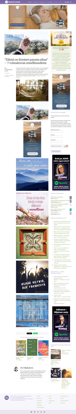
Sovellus (39, 403)
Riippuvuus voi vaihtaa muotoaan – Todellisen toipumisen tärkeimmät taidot (62, 300)
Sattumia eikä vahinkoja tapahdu (55, 380)
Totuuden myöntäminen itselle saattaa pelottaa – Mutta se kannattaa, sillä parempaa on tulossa (66, 383)
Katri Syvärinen (64, 388)
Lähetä (36, 333)
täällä (23, 400)
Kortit (62, 398)
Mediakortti (52, 400)
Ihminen (29, 2)
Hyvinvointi (50, 2)
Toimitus (63, 403)
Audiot (38, 396)
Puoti (50, 403)
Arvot (50, 396)
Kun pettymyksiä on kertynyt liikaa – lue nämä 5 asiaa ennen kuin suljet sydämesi (62, 261)
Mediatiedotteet (64, 400)
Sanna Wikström (54, 365)
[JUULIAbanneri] (61, 172)
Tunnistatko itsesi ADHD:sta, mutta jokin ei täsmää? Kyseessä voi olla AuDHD (62, 223)
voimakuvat (6, 76)
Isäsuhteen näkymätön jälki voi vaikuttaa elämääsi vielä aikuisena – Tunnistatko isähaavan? (62, 241)
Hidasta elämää (14, 2)
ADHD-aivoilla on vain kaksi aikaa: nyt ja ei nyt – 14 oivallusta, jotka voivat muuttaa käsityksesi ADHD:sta (62, 228)
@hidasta (32, 329)
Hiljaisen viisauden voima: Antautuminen (66, 352)
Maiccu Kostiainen (65, 354)
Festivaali (39, 398)
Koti (56, 2)
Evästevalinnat (40, 407)
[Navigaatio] (71, 2)
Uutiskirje (39, 400)
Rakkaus (36, 2)
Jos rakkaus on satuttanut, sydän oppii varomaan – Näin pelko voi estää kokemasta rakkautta (62, 256)
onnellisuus (11, 75)
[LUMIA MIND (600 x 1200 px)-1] (32, 139)
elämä (7, 75)
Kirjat (50, 398)
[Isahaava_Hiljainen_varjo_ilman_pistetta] (61, 324)
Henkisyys (42, 2)
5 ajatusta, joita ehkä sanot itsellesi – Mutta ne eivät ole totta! (56, 362)
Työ (60, 2)
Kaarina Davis (53, 381)
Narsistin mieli (57, 295)
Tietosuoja (39, 405)
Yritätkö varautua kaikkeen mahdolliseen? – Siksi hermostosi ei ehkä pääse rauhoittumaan (62, 266)
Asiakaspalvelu (64, 396)
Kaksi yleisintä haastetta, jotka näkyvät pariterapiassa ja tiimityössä (61, 285)
